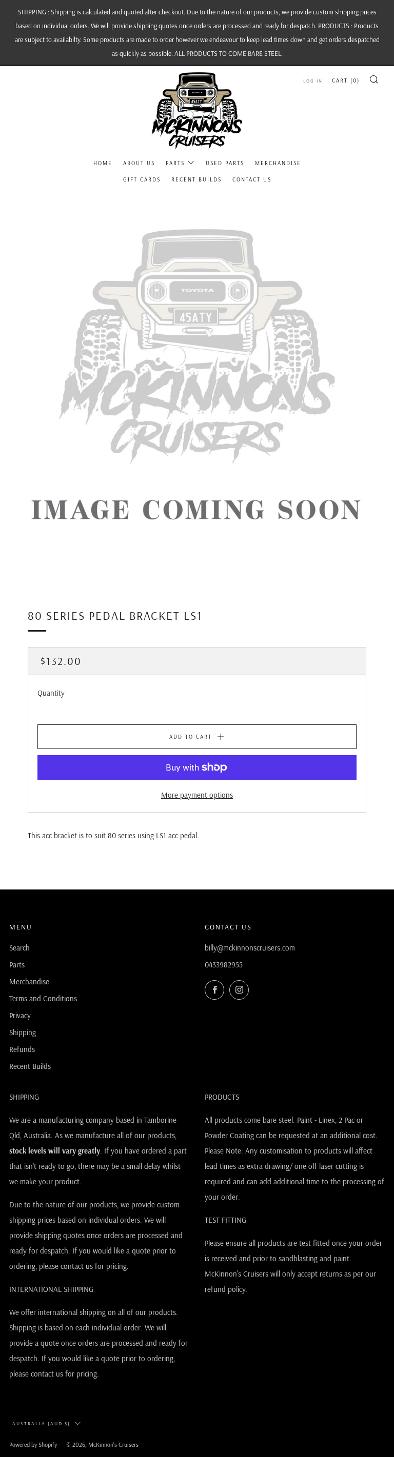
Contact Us (251, 179)
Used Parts (225, 163)
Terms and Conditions (43, 998)
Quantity (51, 693)
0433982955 (224, 964)
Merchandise (278, 163)
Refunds (22, 1049)
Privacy (20, 1015)
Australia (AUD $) (41, 1423)
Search (19, 948)
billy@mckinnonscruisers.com (250, 948)
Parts (175, 163)
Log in (313, 81)
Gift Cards (142, 179)
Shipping (22, 1032)
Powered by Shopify (33, 1444)
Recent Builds (196, 179)
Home (102, 163)
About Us (139, 163)
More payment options (197, 795)
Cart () (346, 80)
